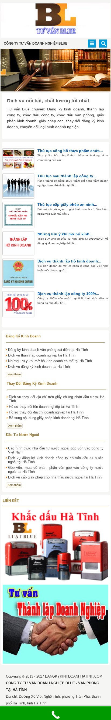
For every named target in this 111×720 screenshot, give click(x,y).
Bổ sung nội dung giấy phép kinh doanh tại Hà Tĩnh (49, 418)
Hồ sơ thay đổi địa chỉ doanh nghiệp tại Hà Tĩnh (46, 412)
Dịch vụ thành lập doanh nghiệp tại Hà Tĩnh (41, 355)
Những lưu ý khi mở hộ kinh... (65, 234)
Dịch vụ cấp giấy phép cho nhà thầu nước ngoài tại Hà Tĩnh (55, 477)
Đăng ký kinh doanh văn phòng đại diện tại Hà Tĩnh (48, 350)
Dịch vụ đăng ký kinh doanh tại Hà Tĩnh (39, 367)
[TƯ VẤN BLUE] (55, 37)
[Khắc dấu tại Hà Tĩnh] (55, 582)
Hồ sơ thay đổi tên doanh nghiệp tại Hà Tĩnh (43, 407)
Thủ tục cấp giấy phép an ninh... (67, 204)
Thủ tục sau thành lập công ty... (66, 176)
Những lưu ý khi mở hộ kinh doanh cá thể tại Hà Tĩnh (50, 361)
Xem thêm (14, 374)
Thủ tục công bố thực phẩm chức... (70, 151)
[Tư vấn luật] (55, 664)
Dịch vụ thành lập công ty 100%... (68, 293)
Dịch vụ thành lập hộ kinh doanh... (69, 261)
